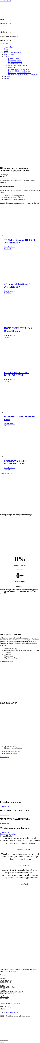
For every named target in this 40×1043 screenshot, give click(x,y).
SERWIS (3, 995)
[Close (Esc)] (1, 1040)
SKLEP (2, 990)
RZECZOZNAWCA (7, 993)
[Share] (3, 1040)
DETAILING (4, 997)
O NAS (2, 989)
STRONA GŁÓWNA (7, 987)
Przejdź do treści (5, 1)
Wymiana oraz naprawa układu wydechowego (23, 74)
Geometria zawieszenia (15, 63)
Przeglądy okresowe (14, 58)
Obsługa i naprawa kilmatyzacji (18, 69)
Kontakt (6, 78)
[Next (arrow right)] (3, 1042)
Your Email (4, 1007)
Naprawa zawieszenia (15, 62)
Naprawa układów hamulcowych (19, 71)
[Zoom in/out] (7, 1040)
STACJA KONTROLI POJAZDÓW (12, 992)
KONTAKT (4, 998)
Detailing (7, 76)
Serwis (6, 56)
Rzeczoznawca (9, 54)
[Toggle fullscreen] (5, 1040)
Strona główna (9, 47)
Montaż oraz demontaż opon (17, 65)
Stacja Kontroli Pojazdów (12, 52)
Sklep (6, 51)
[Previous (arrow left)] (1, 1042)
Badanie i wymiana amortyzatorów (19, 73)
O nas (6, 49)
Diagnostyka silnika (14, 60)
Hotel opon (11, 67)
